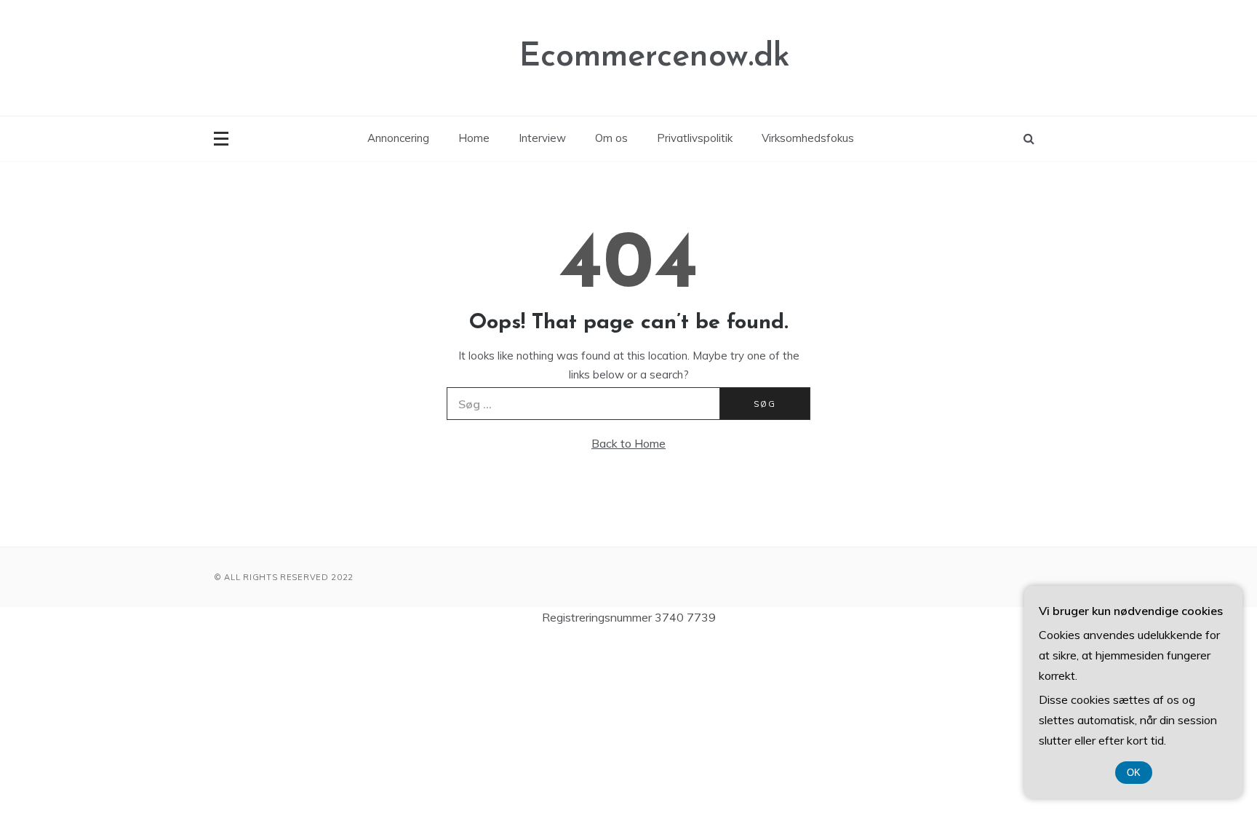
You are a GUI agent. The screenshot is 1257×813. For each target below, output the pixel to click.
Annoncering (398, 138)
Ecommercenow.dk (654, 57)
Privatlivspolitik (695, 138)
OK (1134, 772)
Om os (611, 138)
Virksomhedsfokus (808, 138)
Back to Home (628, 443)
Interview (542, 138)
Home (474, 138)
